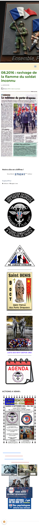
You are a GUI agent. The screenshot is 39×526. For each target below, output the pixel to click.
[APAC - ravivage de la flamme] (19, 124)
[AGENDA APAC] (19, 371)
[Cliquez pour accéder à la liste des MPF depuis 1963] (19, 333)
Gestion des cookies (19, 523)
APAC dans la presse (13, 89)
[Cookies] (4, 521)
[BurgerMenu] (35, 66)
